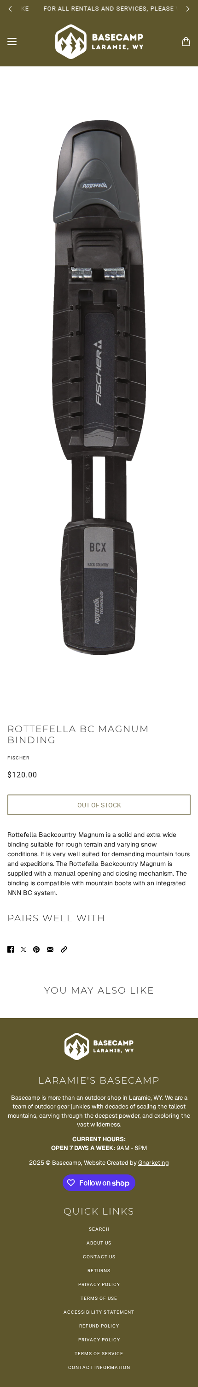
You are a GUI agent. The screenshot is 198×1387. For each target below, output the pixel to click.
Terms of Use (99, 1298)
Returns (99, 1270)
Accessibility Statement (99, 1312)
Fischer (18, 757)
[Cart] (186, 41)
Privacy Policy (99, 1284)
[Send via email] (50, 949)
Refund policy (99, 1325)
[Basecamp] (99, 41)
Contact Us (99, 1256)
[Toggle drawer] (12, 41)
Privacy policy (99, 1339)
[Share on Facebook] (11, 949)
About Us (99, 1242)
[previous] (10, 8)
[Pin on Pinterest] (36, 949)
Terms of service (99, 1353)
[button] (64, 949)
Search (99, 1229)
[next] (187, 8)
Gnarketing (153, 1163)
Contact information (99, 1367)
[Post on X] (23, 949)
